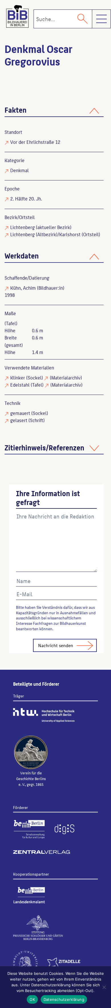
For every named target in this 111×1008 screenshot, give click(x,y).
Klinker (17, 377)
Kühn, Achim (23, 287)
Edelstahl (20, 384)
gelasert (18, 420)
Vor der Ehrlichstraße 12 (35, 142)
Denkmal (19, 170)
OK (32, 999)
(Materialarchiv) (66, 377)
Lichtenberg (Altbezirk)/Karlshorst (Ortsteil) (55, 234)
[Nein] (104, 987)
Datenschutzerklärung (64, 999)
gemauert (20, 413)
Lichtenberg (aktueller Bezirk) (40, 227)
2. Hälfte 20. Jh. (26, 198)
